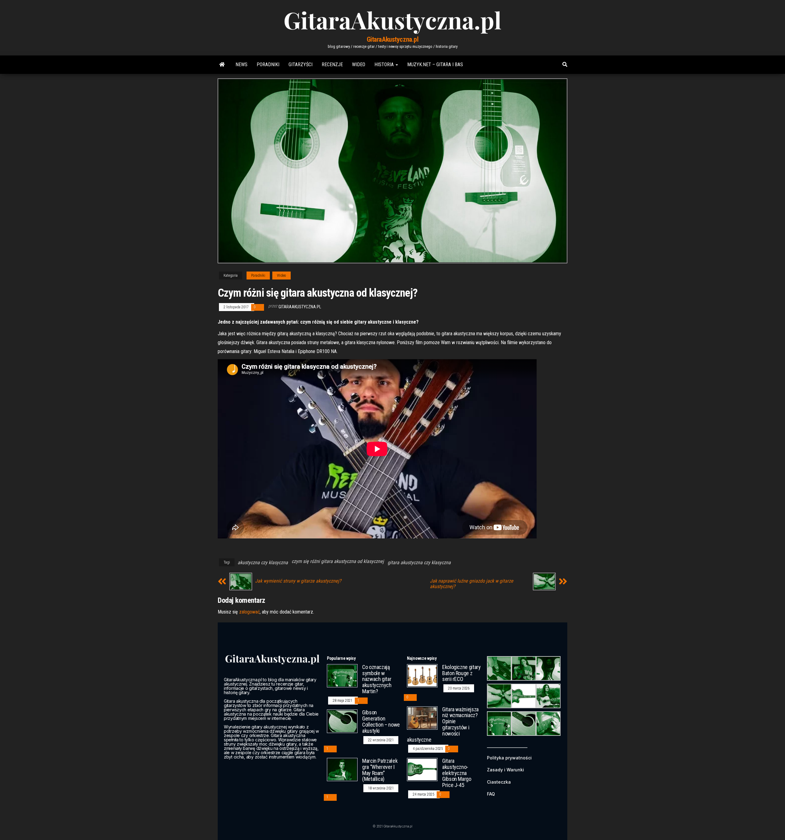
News (241, 64)
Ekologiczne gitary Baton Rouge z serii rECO (461, 673)
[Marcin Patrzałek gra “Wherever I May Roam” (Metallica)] (342, 769)
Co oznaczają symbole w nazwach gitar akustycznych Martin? (377, 679)
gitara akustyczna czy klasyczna (419, 562)
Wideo (358, 64)
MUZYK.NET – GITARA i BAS (435, 64)
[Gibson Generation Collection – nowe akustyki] (342, 721)
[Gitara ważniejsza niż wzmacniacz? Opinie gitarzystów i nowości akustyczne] (422, 717)
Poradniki (268, 64)
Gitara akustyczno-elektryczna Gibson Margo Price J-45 (456, 773)
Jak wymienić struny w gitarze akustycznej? (298, 581)
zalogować (249, 612)
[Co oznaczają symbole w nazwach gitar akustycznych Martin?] (342, 675)
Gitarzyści (300, 64)
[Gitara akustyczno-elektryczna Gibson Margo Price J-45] (422, 769)
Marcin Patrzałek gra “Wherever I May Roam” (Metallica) (379, 770)
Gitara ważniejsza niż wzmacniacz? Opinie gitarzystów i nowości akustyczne (443, 724)
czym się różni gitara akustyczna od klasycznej (338, 561)
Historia (384, 64)
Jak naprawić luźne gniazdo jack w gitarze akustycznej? (471, 583)
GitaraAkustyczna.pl (393, 39)
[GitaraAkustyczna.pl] (222, 64)
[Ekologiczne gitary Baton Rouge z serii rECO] (422, 675)
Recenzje (332, 64)
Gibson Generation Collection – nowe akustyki (381, 721)
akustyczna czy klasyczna (263, 562)
